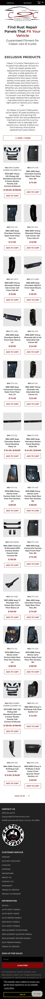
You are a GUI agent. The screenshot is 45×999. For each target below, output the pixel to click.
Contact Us (10, 3)
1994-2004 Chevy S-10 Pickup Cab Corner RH (12, 768)
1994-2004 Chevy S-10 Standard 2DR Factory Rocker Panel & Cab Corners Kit (12, 551)
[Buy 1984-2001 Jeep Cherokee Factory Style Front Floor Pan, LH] (12, 213)
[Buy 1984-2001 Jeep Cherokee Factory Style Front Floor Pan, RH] (33, 154)
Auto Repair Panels (12, 918)
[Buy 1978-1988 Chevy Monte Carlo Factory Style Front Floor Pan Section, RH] (33, 635)
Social (5, 905)
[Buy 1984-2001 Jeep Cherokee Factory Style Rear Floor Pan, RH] (33, 583)
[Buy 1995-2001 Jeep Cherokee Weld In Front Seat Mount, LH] (12, 317)
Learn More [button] (9, 988)
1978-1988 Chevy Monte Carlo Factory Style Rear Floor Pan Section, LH (12, 657)
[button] (41, 2)
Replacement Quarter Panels (17, 934)
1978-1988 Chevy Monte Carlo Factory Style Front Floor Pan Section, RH (33, 657)
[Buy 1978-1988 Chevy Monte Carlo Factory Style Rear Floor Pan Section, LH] (12, 635)
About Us (6, 877)
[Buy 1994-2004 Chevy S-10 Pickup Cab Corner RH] (12, 749)
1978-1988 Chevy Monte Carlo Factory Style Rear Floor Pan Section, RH (32, 496)
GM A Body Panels (11, 926)
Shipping (6, 869)
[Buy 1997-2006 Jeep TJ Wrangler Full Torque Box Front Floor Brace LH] (12, 583)
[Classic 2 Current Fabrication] (22, 14)
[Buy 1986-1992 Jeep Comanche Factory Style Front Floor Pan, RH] (33, 528)
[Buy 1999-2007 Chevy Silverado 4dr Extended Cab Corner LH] (33, 369)
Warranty (7, 886)
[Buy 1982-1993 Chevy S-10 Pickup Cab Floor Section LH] (33, 689)
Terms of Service (10, 890)
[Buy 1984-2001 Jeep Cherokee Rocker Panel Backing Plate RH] (33, 421)
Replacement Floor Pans (15, 930)
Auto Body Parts (10, 913)
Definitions (8, 873)
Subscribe (22, 965)
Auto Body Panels (11, 909)
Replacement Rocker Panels (16, 938)
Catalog (6, 865)
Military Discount (11, 861)
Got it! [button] (22, 995)
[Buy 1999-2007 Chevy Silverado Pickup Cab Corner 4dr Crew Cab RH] (12, 265)
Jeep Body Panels (11, 922)
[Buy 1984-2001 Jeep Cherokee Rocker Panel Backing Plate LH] (12, 421)
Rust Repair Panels (11, 942)
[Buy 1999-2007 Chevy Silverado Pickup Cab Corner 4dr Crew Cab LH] (33, 213)
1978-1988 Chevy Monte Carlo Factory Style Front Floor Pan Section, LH (12, 496)
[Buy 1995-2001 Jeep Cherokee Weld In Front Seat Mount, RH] (33, 265)
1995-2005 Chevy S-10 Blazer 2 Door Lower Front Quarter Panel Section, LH (32, 771)
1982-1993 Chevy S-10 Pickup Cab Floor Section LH (33, 709)
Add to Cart (12, 196)
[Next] (28, 796)
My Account (28, 3)
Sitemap (6, 857)
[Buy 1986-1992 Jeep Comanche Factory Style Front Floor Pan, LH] (12, 369)
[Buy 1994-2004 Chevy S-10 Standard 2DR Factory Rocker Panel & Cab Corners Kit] (12, 528)
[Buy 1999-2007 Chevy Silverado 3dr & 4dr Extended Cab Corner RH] (33, 317)
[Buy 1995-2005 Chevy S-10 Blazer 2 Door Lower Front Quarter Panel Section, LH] (33, 749)
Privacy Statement (11, 894)
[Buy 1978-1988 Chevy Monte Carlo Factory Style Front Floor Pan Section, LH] (12, 474)
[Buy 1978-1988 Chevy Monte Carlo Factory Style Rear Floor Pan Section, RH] (33, 474)
